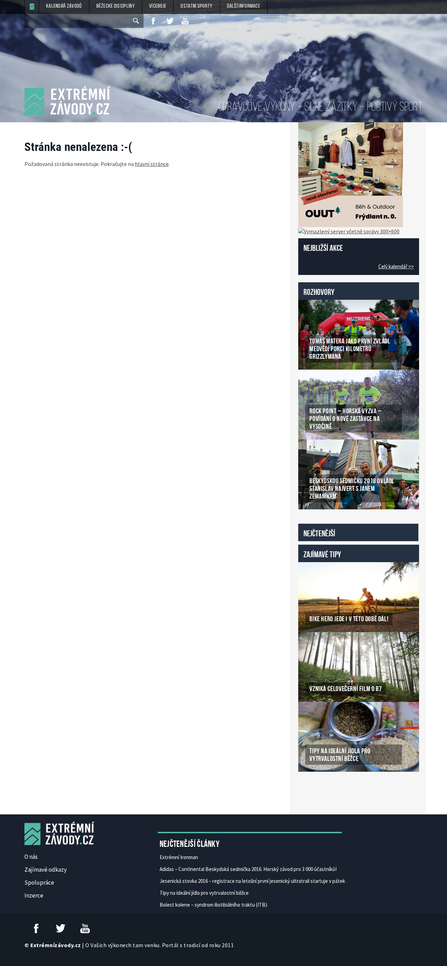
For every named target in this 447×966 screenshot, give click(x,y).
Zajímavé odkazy (45, 869)
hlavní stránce (152, 163)
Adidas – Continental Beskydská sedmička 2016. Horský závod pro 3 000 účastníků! (248, 869)
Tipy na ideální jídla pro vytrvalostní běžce (204, 892)
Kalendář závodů (64, 6)
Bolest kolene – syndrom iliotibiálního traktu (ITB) (213, 904)
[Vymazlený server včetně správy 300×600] (349, 230)
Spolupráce (39, 882)
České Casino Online (314, 789)
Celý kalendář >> (396, 266)
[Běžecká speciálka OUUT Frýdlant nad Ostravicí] (350, 173)
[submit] (136, 20)
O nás (31, 856)
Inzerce (33, 895)
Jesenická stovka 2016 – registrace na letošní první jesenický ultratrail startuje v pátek (252, 881)
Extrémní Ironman (179, 857)
